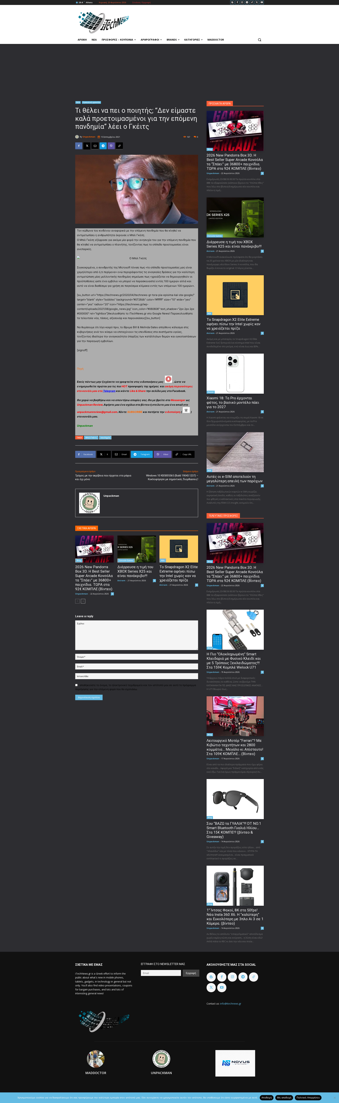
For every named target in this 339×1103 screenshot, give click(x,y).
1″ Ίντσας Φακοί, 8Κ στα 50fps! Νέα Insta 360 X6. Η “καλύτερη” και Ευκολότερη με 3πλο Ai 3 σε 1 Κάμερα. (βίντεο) (235, 916)
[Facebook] (237, 3)
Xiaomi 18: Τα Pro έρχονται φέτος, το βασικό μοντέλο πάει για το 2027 (233, 402)
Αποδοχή (266, 1097)
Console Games (126, 560)
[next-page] (83, 601)
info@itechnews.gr (230, 1003)
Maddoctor (95, 1073)
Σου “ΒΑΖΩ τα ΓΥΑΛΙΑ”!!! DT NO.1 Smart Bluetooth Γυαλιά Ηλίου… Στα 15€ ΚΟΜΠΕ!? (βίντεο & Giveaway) (234, 830)
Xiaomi (211, 392)
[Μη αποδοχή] (334, 1097)
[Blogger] (232, 3)
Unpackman (89, 136)
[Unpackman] (77, 137)
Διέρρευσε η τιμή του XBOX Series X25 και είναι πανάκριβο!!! (135, 571)
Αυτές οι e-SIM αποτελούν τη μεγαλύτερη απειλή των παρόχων (235, 478)
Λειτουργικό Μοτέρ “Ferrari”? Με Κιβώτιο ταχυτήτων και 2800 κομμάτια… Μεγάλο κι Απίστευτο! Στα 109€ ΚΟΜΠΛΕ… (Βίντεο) (235, 747)
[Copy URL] (119, 145)
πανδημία (105, 437)
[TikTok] (252, 3)
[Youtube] (262, 3)
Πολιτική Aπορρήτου (308, 1097)
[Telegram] (247, 3)
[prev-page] (77, 601)
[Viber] (111, 145)
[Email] (95, 145)
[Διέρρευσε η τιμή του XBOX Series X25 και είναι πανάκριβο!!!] (136, 549)
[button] (259, 39)
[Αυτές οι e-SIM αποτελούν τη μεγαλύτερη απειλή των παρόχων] (235, 452)
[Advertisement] (169, 70)
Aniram (121, 580)
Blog (79, 560)
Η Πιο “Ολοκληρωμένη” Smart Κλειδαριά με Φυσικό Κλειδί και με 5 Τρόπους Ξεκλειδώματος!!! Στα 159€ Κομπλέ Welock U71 (234, 660)
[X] (257, 3)
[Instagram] (242, 3)
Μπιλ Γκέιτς (91, 437)
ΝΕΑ (78, 102)
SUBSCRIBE (134, 412)
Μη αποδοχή (284, 1097)
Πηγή (80, 368)
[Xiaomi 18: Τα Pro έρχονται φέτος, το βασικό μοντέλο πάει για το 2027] (235, 374)
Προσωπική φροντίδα (91, 102)
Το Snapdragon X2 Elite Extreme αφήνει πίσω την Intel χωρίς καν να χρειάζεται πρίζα (178, 573)
